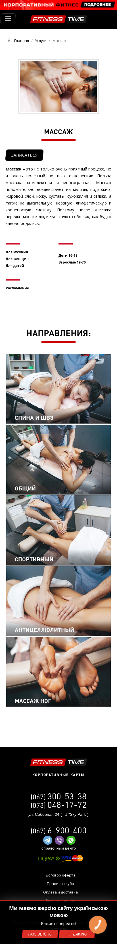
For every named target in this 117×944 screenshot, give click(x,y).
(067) (59, 797)
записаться (24, 155)
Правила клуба (60, 883)
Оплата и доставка (60, 892)
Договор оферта (61, 875)
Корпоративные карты (58, 774)
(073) (59, 805)
